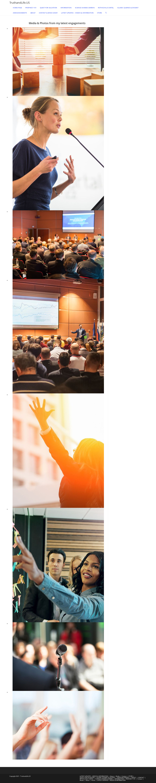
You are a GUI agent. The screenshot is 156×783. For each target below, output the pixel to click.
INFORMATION (119, 779)
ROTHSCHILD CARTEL (86, 779)
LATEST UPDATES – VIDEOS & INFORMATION (94, 776)
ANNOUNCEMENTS (123, 778)
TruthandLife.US (19, 2)
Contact (124, 776)
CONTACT (141, 778)
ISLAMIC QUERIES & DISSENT (106, 778)
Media (118, 776)
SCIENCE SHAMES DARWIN (104, 779)
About (112, 776)
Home (93, 780)
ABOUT (133, 778)
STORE (130, 776)
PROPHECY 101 (130, 779)
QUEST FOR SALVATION (87, 778)
